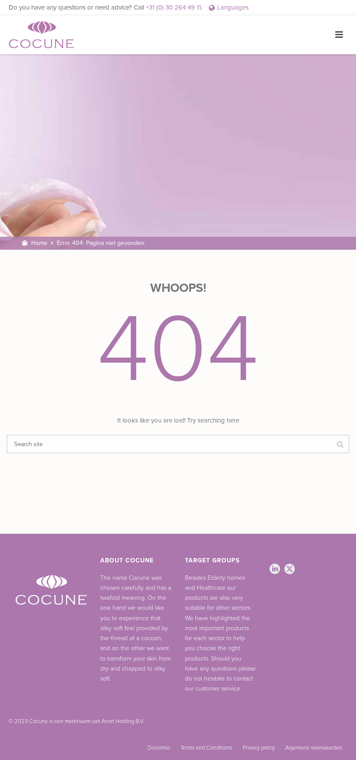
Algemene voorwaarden (313, 747)
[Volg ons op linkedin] (275, 569)
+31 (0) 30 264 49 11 (173, 7)
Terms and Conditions (206, 747)
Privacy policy (259, 747)
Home (39, 243)
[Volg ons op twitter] (289, 569)
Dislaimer (159, 747)
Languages (233, 7)
